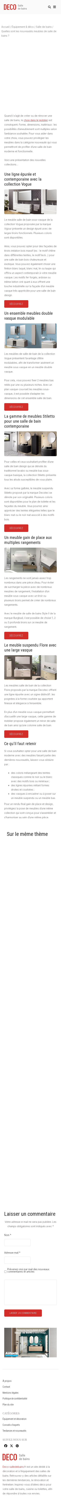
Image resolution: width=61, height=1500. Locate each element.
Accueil (5, 26)
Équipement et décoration (14, 1419)
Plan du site (8, 1404)
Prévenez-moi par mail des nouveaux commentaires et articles (28, 1270)
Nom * (7, 1235)
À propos (7, 1381)
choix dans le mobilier (36, 120)
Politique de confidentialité (15, 1398)
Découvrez (16, 304)
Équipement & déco (23, 26)
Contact (6, 1386)
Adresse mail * (12, 1252)
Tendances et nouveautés (14, 1430)
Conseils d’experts (11, 1425)
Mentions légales (10, 1392)
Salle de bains (44, 26)
